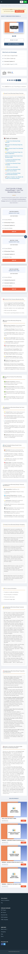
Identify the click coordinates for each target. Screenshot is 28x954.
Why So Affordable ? (14, 44)
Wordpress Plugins (4, 5)
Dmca (2, 936)
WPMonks (10, 5)
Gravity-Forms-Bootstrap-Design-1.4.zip (19, 5)
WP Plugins (3, 910)
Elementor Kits (4, 914)
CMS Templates (4, 917)
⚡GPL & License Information (11, 167)
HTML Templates (4, 919)
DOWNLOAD (5, 820)
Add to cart (14, 40)
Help (2, 934)
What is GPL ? (4, 929)
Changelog (3, 931)
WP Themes (3, 912)
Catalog (2, 921)
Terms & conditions (5, 900)
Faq (2, 902)
